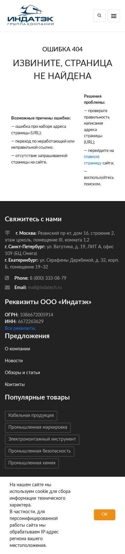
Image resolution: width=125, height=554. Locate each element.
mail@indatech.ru (45, 288)
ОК (105, 515)
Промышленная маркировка (37, 427)
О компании (17, 349)
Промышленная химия (31, 463)
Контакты (15, 385)
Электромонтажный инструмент (42, 439)
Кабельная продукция (31, 415)
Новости (14, 361)
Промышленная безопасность (39, 451)
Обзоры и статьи (22, 373)
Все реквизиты (20, 328)
